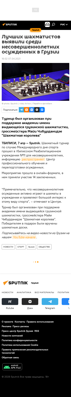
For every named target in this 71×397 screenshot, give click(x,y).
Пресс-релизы (21, 326)
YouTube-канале (24, 237)
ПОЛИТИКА (64, 292)
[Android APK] (12, 367)
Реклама (6, 326)
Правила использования (40, 321)
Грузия (31, 246)
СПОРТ (20, 246)
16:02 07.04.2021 (11, 58)
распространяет (33, 159)
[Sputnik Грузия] (10, 25)
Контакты (20, 321)
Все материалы (44, 292)
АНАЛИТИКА (24, 292)
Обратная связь (10, 357)
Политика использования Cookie (20, 344)
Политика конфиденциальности (19, 340)
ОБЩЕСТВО (44, 246)
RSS (36, 330)
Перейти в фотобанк (42, 103)
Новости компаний (12, 335)
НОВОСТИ (8, 246)
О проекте (7, 321)
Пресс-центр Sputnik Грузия (17, 330)
